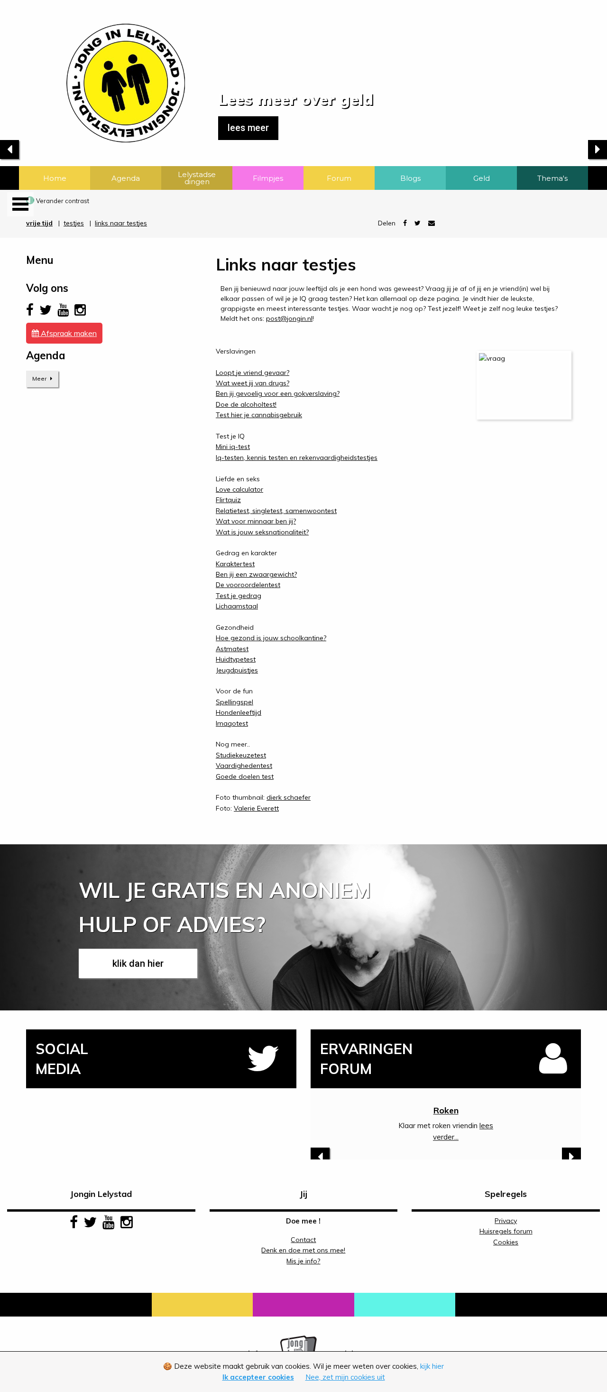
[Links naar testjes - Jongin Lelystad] (92, 70)
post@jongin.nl (289, 318)
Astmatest (232, 649)
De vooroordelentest (248, 584)
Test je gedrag (238, 595)
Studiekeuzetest (241, 755)
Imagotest (232, 723)
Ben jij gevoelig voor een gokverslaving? (278, 393)
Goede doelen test (245, 776)
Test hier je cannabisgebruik (259, 415)
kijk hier (432, 1366)
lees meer (248, 127)
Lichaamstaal (237, 606)
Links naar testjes (121, 223)
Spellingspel (234, 702)
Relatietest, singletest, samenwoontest (276, 510)
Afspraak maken (68, 333)
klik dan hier (138, 963)
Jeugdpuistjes (237, 670)
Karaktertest (235, 564)
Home (54, 178)
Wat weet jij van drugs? (252, 383)
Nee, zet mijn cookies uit (345, 1377)
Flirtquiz (228, 499)
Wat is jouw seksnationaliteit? (262, 532)
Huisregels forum (506, 1231)
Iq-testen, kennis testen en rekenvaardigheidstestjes (296, 457)
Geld (481, 178)
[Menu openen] (20, 204)
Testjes (74, 223)
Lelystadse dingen (197, 178)
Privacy (506, 1220)
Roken (446, 1110)
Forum (339, 178)
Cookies (505, 1242)
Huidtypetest (236, 659)
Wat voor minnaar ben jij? (256, 521)
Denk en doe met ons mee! (303, 1250)
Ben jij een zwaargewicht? (256, 574)
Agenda (125, 178)
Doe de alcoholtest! (246, 404)
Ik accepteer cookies (258, 1377)
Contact (303, 1239)
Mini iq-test (233, 446)
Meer (40, 378)
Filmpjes (268, 178)
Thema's (552, 178)
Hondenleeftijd (238, 712)
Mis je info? (303, 1261)
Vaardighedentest (244, 765)
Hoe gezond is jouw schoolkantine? (271, 638)
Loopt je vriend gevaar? (252, 372)
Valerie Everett (256, 808)
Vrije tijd (39, 223)
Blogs (410, 178)
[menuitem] (54, 178)
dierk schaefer (289, 797)
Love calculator (239, 489)
